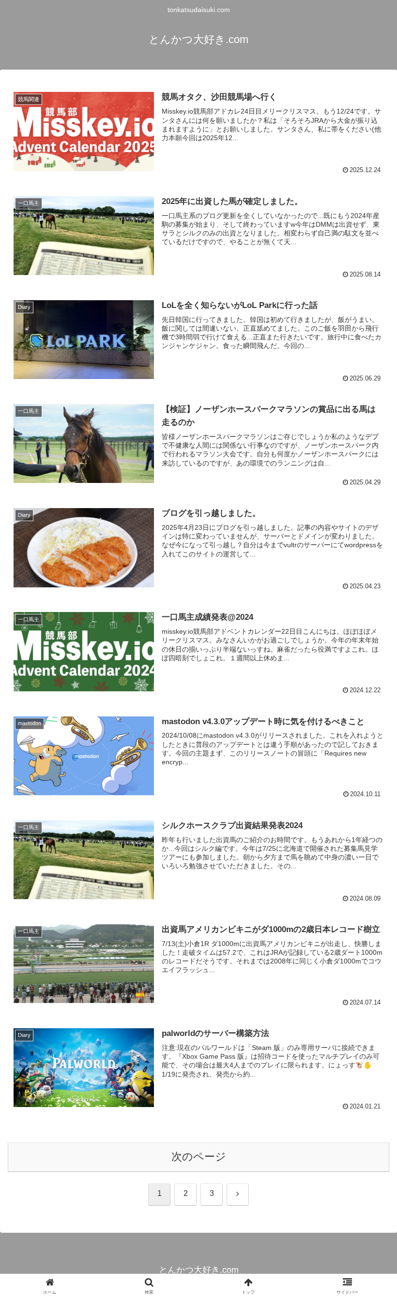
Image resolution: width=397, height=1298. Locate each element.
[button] (367, 1234)
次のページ (198, 1157)
